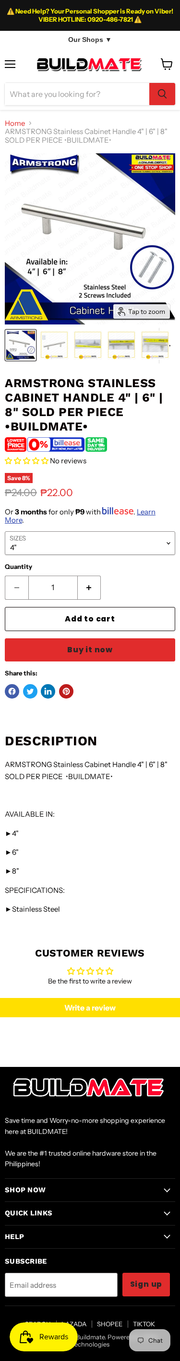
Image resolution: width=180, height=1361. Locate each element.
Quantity (18, 566)
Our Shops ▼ (90, 39)
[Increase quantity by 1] (89, 588)
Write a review (90, 1007)
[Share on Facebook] (12, 691)
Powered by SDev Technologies (115, 1340)
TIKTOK (144, 1324)
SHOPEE (109, 1324)
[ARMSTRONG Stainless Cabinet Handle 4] (20, 345)
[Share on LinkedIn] (48, 691)
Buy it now (90, 649)
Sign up (146, 1284)
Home (15, 123)
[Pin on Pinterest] (66, 691)
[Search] (162, 94)
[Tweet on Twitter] (30, 691)
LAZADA (73, 1324)
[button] (26, 460)
